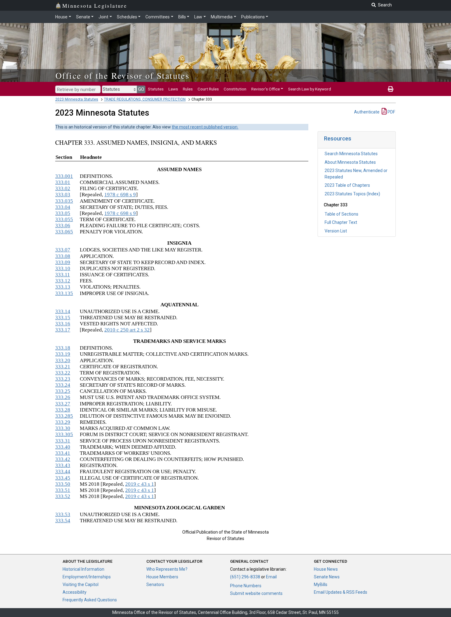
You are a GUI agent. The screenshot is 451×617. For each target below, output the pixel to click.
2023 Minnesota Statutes (76, 99)
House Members (162, 576)
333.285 (64, 416)
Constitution (235, 88)
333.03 (62, 194)
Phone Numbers (245, 585)
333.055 (64, 219)
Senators (155, 584)
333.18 (62, 348)
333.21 (62, 367)
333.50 (62, 484)
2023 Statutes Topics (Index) (352, 193)
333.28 (62, 410)
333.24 (62, 385)
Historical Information (83, 569)
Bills (182, 16)
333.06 (62, 225)
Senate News (327, 576)
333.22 (62, 373)
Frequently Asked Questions (90, 599)
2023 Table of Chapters (347, 185)
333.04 (62, 207)
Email (271, 576)
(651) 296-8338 (245, 576)
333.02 (62, 188)
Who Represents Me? (166, 569)
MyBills (320, 584)
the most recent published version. (205, 127)
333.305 (64, 434)
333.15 (62, 317)
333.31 (62, 441)
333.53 (62, 514)
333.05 (62, 213)
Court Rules (208, 88)
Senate (83, 16)
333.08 (62, 256)
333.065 (64, 232)
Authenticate (367, 111)
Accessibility (75, 592)
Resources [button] (337, 138)
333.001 (64, 176)
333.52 (62, 496)
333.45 (62, 478)
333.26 (62, 397)
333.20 (62, 360)
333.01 (62, 182)
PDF (391, 111)
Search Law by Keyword (309, 88)
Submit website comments (256, 593)
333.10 (62, 268)
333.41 (62, 453)
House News (326, 569)
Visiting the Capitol (80, 584)
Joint (103, 16)
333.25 (62, 391)
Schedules (127, 16)
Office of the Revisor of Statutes (123, 75)
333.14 (62, 311)
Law (198, 16)
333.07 (62, 250)
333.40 (62, 447)
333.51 (62, 490)
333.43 (62, 465)
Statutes (156, 88)
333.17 (62, 330)
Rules (188, 88)
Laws (173, 88)
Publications (253, 16)
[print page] (390, 89)
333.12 (62, 281)
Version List (336, 230)
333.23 (62, 379)
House (61, 16)
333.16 (62, 324)
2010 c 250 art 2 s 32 (127, 330)
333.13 (62, 287)
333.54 (62, 520)
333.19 (62, 354)
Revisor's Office (265, 88)
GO (141, 89)
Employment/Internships (87, 576)
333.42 (62, 459)
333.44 (62, 471)
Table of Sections (341, 214)
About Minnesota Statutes (350, 162)
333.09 (62, 262)
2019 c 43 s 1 (139, 484)
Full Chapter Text (341, 222)
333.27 (62, 404)
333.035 (64, 201)
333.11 (62, 275)
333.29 (62, 422)
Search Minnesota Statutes (351, 153)
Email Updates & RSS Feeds (340, 592)
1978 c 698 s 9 (120, 194)
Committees (157, 16)
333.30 (62, 428)
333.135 (64, 293)
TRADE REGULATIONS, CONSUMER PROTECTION (145, 99)
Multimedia (222, 16)
